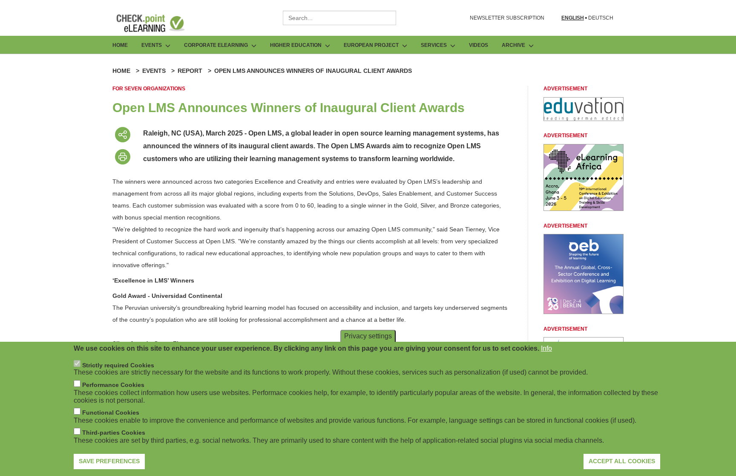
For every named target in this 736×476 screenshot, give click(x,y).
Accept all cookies (622, 461)
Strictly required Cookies (118, 364)
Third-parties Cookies (113, 432)
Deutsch (600, 18)
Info (546, 348)
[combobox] (339, 18)
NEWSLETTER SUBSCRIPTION (507, 18)
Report (190, 70)
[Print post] (122, 156)
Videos (478, 45)
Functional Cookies (110, 412)
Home (120, 45)
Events (154, 70)
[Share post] (122, 134)
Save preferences (109, 461)
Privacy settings (368, 336)
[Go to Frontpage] (156, 23)
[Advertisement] (583, 118)
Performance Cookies (113, 384)
